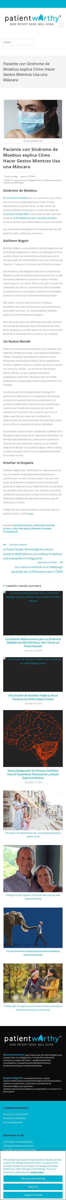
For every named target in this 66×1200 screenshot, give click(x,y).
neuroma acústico (47, 218)
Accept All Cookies (33, 1194)
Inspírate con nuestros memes (19, 1149)
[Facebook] (22, 4)
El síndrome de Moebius (16, 197)
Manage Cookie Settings (33, 1178)
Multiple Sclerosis (36, 180)
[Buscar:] (18, 42)
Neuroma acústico (54, 180)
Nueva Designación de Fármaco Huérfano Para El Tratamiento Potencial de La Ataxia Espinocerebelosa (33, 774)
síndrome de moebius (41, 528)
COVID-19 (8, 180)
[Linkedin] (33, 4)
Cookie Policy (37, 1172)
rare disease (24, 528)
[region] (33, 1175)
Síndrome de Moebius (14, 182)
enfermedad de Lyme (24, 218)
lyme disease (39, 525)
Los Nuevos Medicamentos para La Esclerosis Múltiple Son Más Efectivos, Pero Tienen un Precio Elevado (33, 642)
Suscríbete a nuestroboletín (18, 1141)
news (15, 528)
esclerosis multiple (22, 525)
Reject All (33, 1186)
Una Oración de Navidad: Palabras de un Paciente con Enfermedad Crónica (33, 697)
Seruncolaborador (13, 1122)
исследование (10, 532)
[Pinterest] (38, 4)
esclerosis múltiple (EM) (16, 214)
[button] (61, 25)
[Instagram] (27, 4)
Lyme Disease (20, 180)
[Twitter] (43, 4)
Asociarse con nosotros (15, 1114)
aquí (31, 513)
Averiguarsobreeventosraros (18, 1145)
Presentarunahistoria (14, 1118)
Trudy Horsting (10, 176)
